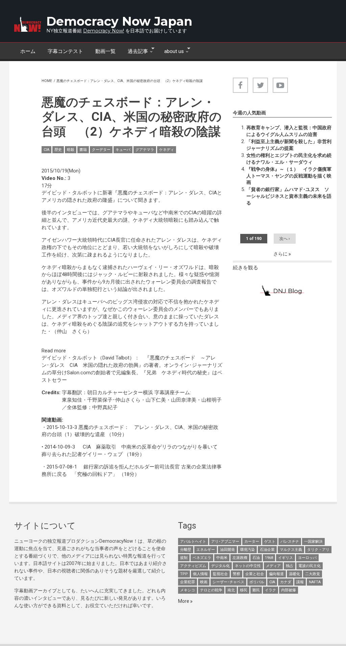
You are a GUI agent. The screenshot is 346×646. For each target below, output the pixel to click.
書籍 (83, 149)
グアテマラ (144, 149)
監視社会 (220, 574)
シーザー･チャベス (228, 582)
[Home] (27, 24)
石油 (256, 558)
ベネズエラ (202, 558)
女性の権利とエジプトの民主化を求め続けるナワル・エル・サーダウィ (288, 159)
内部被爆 (288, 590)
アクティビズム (193, 566)
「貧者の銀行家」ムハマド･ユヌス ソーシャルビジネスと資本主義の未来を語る (288, 196)
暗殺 (70, 149)
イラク (270, 590)
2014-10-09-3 (60, 447)
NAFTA (315, 582)
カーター (251, 541)
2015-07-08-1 (62, 467)
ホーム (27, 51)
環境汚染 (247, 549)
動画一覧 (105, 51)
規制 (184, 558)
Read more (54, 351)
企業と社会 (254, 574)
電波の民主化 (309, 566)
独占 (289, 566)
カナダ (285, 582)
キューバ (123, 149)
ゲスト (269, 541)
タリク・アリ (318, 549)
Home (47, 81)
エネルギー (205, 549)
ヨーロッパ (307, 558)
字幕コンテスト (65, 51)
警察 (236, 574)
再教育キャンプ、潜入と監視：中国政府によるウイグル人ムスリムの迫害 (288, 131)
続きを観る (245, 268)
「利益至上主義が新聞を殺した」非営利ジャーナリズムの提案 (288, 145)
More (184, 601)
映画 (203, 582)
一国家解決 (313, 541)
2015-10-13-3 (62, 427)
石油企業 (267, 549)
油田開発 (227, 549)
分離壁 (185, 549)
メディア (273, 566)
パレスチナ (289, 541)
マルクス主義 (291, 549)
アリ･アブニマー (225, 541)
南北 (231, 590)
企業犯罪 (187, 582)
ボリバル (256, 582)
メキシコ (187, 590)
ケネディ (166, 149)
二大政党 (312, 574)
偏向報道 (276, 574)
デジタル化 (220, 566)
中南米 (221, 558)
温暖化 (294, 574)
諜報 (300, 582)
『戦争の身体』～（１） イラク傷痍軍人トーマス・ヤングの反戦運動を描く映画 (288, 175)
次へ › (284, 238)
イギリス (285, 558)
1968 (269, 558)
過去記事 (135, 50)
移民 (243, 590)
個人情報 (200, 574)
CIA (46, 149)
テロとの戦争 (211, 590)
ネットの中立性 (248, 566)
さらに (281, 254)
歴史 (58, 149)
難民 (256, 590)
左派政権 (239, 558)
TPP (184, 574)
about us (171, 50)
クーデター (101, 149)
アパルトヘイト (193, 541)
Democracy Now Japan (119, 21)
